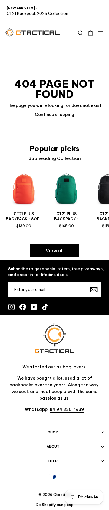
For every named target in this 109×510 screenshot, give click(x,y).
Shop (53, 432)
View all (55, 250)
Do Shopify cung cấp (55, 504)
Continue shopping (54, 114)
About (53, 446)
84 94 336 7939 (67, 409)
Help (53, 461)
